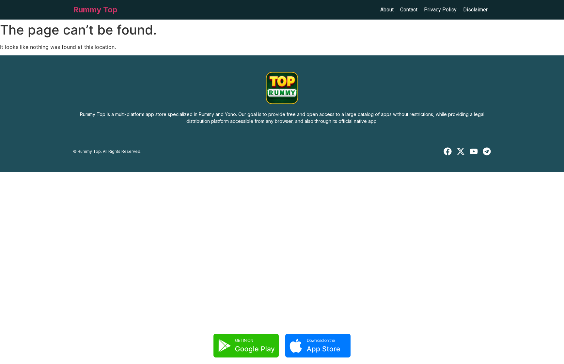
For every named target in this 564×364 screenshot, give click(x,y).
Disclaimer (475, 10)
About (387, 10)
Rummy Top (95, 9)
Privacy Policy (440, 10)
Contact (408, 10)
